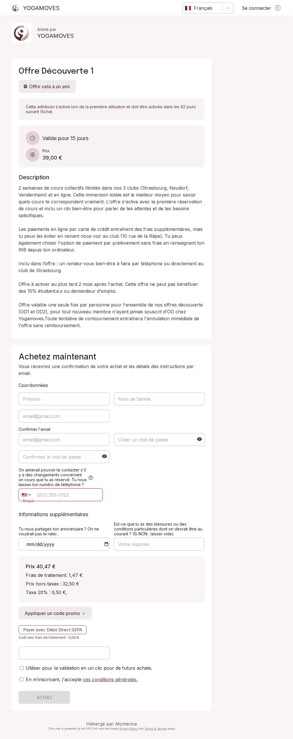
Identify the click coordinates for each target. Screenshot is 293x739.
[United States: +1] (26, 495)
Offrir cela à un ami (49, 86)
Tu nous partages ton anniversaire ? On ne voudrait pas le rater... (59, 531)
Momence (126, 724)
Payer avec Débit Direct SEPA (52, 629)
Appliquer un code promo (52, 613)
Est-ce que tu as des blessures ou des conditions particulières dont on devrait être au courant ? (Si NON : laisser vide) (158, 529)
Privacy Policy (128, 728)
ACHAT (44, 697)
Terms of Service (155, 728)
